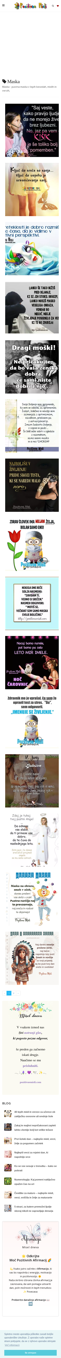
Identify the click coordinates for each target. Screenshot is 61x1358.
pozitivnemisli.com (30, 1082)
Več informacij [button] (12, 1345)
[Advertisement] (30, 46)
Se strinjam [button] (30, 1353)
